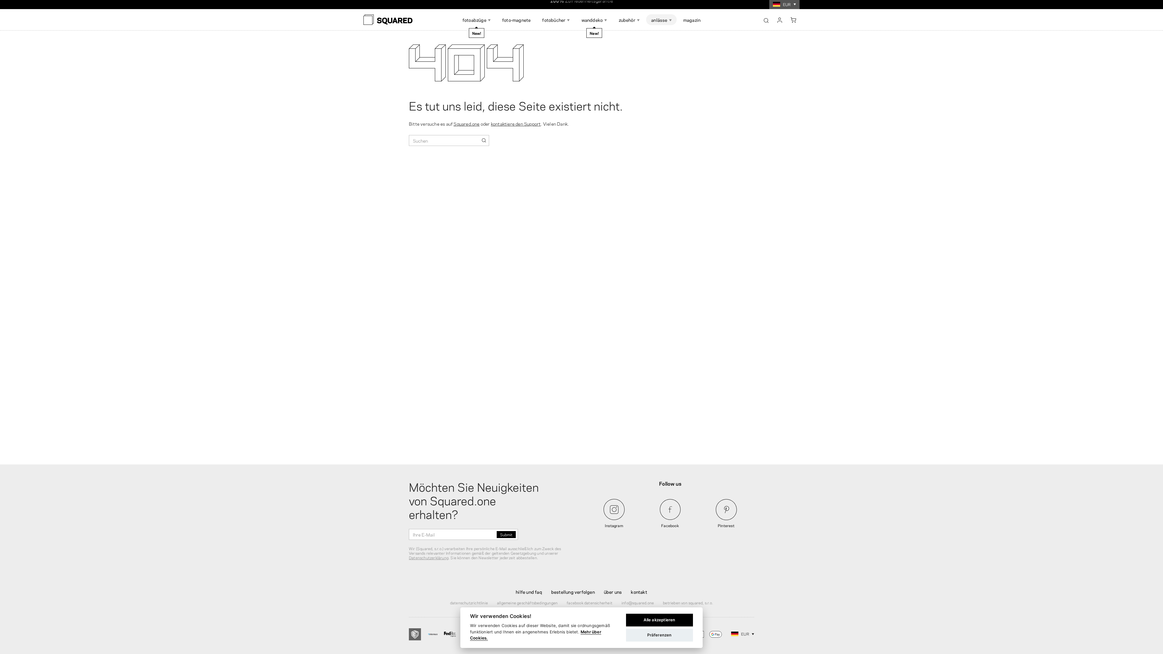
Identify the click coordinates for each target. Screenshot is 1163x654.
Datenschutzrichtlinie (469, 602)
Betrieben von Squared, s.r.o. (688, 602)
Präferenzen (659, 635)
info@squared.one (637, 602)
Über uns (613, 591)
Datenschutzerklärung (429, 557)
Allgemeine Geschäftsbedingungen (527, 602)
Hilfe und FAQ (529, 591)
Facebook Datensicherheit (589, 602)
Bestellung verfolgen (573, 591)
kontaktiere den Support (516, 123)
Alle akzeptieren (659, 619)
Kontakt (639, 591)
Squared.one (466, 123)
